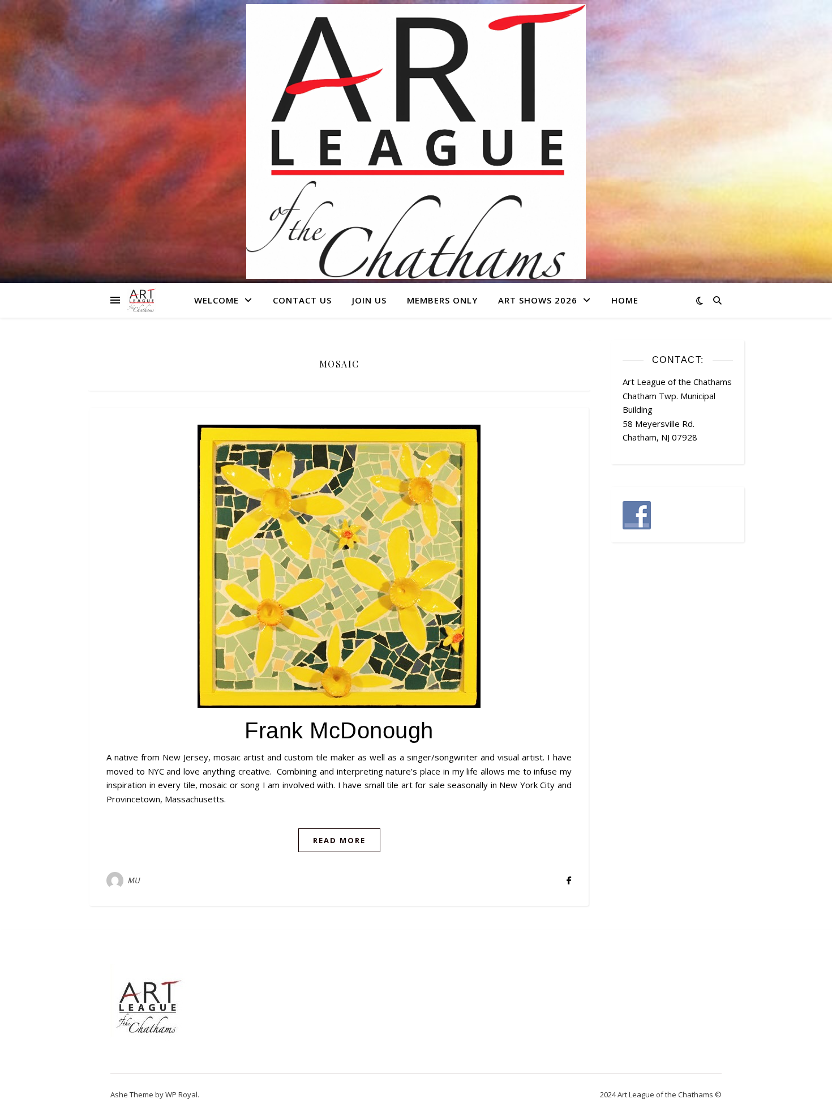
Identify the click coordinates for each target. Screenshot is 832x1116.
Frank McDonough (339, 730)
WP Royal (181, 1094)
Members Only (442, 300)
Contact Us (302, 300)
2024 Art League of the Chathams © (661, 1094)
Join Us (369, 300)
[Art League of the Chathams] (416, 141)
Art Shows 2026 (537, 300)
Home (624, 300)
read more (339, 840)
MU (134, 880)
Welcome (216, 300)
